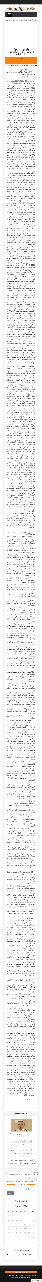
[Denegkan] (21, 10)
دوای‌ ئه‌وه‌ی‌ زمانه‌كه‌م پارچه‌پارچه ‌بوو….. (19, 1181)
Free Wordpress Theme (23, 1277)
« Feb (33, 1243)
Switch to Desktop (21, 1272)
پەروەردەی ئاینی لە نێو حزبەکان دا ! (21, 1153)
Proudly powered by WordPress (16, 1275)
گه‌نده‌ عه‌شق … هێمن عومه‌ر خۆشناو (21, 1134)
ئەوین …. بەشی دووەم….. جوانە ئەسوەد (21, 1163)
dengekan (15, 65)
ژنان (7, 65)
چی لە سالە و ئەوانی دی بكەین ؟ (21, 1143)
